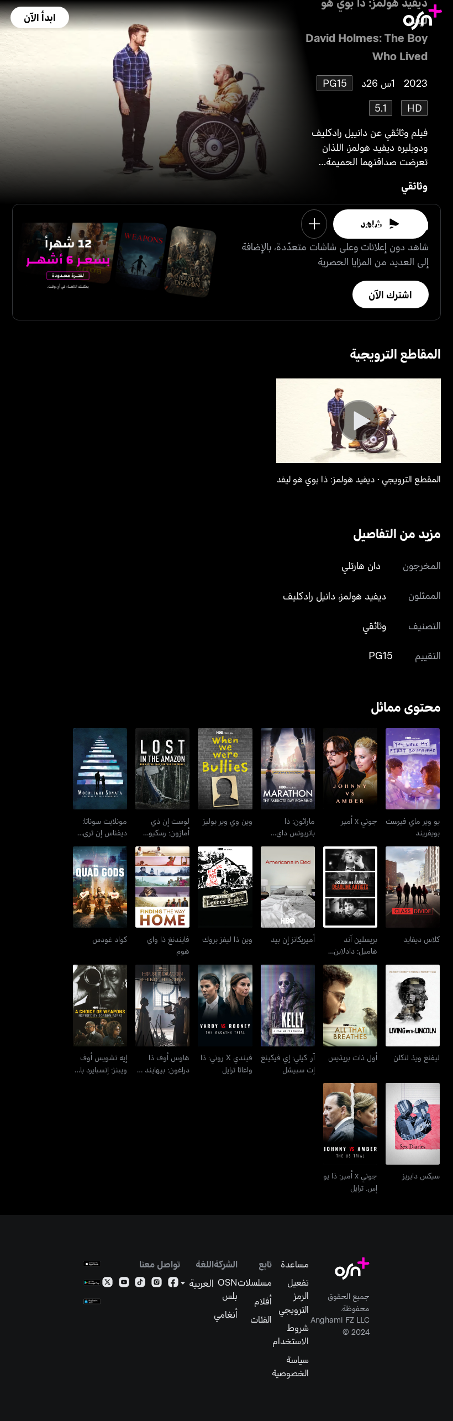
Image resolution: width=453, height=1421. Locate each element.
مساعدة (295, 1263)
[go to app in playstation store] (92, 1301)
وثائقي (414, 185)
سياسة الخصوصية (290, 1365)
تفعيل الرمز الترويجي (293, 1295)
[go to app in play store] (92, 1283)
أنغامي (226, 1313)
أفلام (263, 1300)
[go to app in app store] (92, 1264)
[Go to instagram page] (157, 1284)
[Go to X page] (107, 1284)
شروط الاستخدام (290, 1333)
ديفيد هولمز (363, 595)
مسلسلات (255, 1281)
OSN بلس (228, 1288)
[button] (39, 17)
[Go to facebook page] (173, 1284)
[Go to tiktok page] (140, 1284)
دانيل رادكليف (309, 595)
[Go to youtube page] (124, 1284)
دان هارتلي (361, 565)
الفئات (261, 1318)
